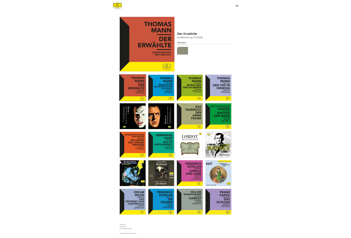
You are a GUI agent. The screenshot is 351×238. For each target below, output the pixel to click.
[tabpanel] (204, 51)
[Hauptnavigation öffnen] (237, 6)
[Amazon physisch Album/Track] (182, 51)
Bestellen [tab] (182, 42)
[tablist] (204, 42)
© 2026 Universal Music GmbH (128, 233)
